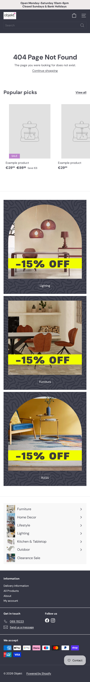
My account (11, 601)
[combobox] (45, 25)
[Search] (82, 25)
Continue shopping (45, 71)
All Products (11, 591)
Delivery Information (16, 586)
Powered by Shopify (38, 673)
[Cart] (74, 15)
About (7, 596)
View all (81, 92)
